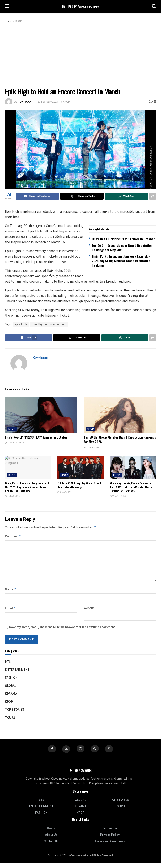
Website (89, 608)
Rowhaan (25, 102)
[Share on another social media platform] (152, 196)
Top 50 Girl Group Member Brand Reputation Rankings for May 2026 (122, 247)
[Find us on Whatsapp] (109, 748)
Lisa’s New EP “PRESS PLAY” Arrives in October (123, 239)
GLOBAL (10, 686)
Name (10, 589)
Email (10, 608)
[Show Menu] (7, 6)
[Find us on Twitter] (66, 749)
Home (8, 21)
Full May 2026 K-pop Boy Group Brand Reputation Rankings (79, 485)
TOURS (10, 718)
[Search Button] (154, 6)
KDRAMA (11, 694)
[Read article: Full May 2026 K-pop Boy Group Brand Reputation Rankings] (80, 467)
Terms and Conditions (109, 841)
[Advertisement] (80, 55)
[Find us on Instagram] (80, 748)
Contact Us (51, 841)
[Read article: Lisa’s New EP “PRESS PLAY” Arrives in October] (41, 415)
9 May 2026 (65, 492)
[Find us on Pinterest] (95, 748)
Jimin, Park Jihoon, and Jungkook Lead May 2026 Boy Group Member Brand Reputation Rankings (121, 260)
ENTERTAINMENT (17, 669)
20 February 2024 (48, 102)
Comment (13, 536)
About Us (51, 835)
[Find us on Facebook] (52, 748)
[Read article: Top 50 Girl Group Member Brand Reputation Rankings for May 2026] (120, 415)
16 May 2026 (13, 496)
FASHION (11, 678)
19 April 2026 (119, 496)
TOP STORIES (14, 709)
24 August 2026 (15, 442)
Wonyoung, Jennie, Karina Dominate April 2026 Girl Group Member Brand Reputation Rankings (131, 487)
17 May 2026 (92, 447)
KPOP (18, 21)
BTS (8, 661)
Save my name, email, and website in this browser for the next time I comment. (62, 627)
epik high (21, 324)
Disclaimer (109, 828)
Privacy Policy (110, 835)
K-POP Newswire (80, 6)
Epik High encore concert (49, 324)
